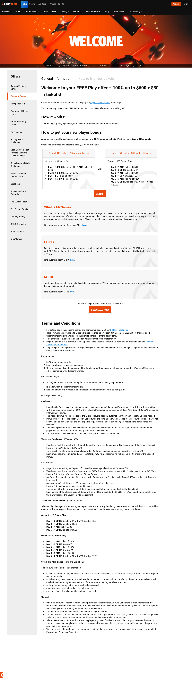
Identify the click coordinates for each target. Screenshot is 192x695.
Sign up (100, 193)
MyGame (77, 11)
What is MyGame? (57, 207)
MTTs (48, 277)
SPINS (49, 242)
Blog (107, 11)
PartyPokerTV (119, 11)
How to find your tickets (96, 78)
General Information (56, 78)
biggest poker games (100, 102)
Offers (18, 11)
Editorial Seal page (119, 330)
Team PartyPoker (92, 11)
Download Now (100, 309)
